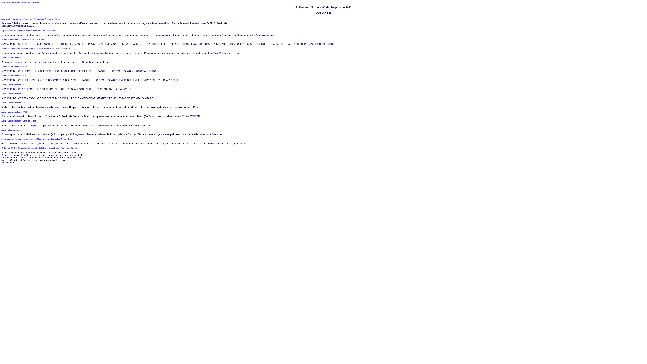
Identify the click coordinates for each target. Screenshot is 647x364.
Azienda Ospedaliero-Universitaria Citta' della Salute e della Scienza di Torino (35, 49)
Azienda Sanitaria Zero (11, 130)
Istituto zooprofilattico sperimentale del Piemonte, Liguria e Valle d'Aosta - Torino (37, 139)
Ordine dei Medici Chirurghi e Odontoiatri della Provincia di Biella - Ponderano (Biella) (39, 148)
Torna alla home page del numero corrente (20, 2)
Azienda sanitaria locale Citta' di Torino (18, 121)
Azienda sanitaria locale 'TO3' (14, 94)
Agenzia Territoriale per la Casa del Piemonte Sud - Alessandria (29, 30)
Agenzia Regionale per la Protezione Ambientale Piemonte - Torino (30, 19)
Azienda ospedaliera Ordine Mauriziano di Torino (23, 39)
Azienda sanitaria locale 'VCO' (14, 112)
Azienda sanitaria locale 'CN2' (14, 76)
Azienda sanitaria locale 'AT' (13, 58)
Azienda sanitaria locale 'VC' (13, 103)
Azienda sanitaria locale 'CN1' (14, 67)
